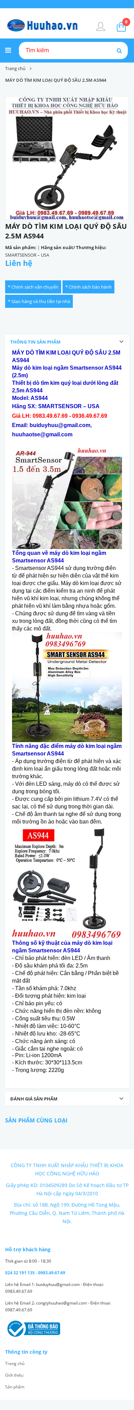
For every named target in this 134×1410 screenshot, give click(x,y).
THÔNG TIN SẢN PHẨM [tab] (35, 342)
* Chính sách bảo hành (88, 287)
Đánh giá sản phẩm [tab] (33, 1099)
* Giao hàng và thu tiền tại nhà (39, 301)
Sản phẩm (14, 1387)
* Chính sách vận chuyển (33, 287)
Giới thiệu (14, 1375)
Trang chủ (14, 1363)
